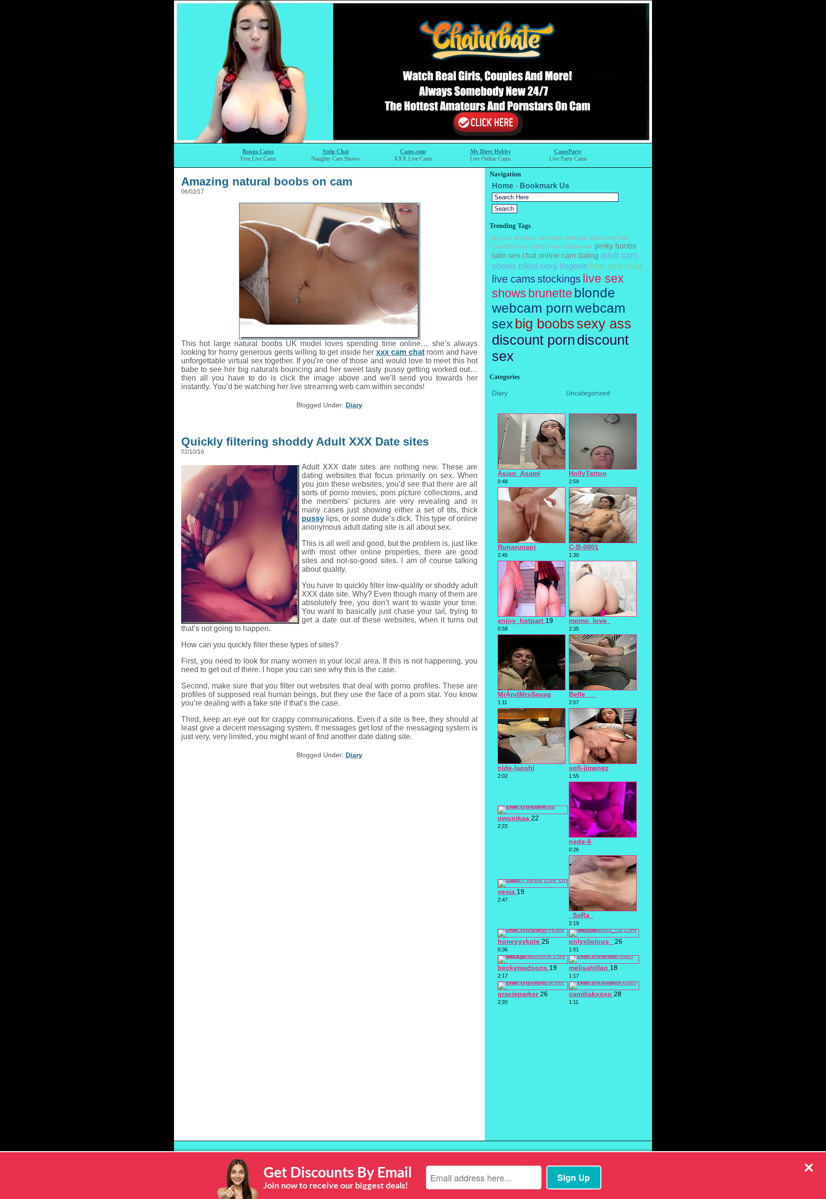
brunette (550, 293)
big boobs (545, 323)
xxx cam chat (400, 352)
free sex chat (615, 266)
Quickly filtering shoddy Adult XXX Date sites (305, 441)
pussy (313, 518)
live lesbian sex (571, 246)
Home (502, 186)
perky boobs (615, 246)
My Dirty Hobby (490, 151)
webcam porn (532, 308)
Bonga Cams (258, 151)
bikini (528, 266)
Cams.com (413, 151)
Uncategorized (588, 393)
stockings (559, 279)
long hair (616, 237)
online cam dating (568, 255)
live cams (513, 279)
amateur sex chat (538, 237)
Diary (354, 405)
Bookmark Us (544, 186)
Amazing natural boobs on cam (266, 181)
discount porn (533, 340)
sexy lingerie (563, 266)
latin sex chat (514, 255)
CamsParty (568, 151)
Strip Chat (336, 151)
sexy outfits (531, 246)
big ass (502, 237)
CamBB (502, 246)
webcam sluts (583, 237)
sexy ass (603, 323)
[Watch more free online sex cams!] (413, 140)
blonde (594, 292)
